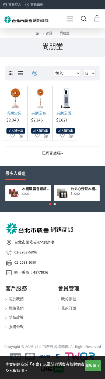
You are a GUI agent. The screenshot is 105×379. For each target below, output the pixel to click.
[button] (50, 204)
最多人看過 (15, 173)
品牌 (49, 33)
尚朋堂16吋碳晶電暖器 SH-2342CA (41, 113)
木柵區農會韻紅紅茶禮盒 (35, 189)
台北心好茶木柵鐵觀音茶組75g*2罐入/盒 (84, 189)
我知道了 (92, 365)
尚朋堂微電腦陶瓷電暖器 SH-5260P (66, 113)
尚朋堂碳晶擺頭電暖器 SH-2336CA (16, 113)
